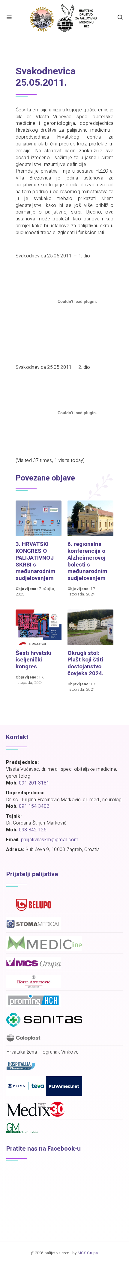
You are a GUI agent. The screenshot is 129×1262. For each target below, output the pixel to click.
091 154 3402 (34, 806)
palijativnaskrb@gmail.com (50, 839)
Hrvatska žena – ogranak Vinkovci (43, 1052)
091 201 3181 (34, 783)
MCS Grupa (88, 1253)
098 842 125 (32, 829)
